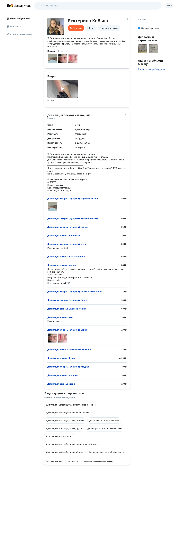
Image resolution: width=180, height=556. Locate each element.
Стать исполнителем (21, 34)
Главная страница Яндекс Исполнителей (19, 6)
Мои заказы (16, 26)
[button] (76, 28)
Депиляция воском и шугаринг (60, 397)
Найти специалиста (20, 18)
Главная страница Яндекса (8, 6)
